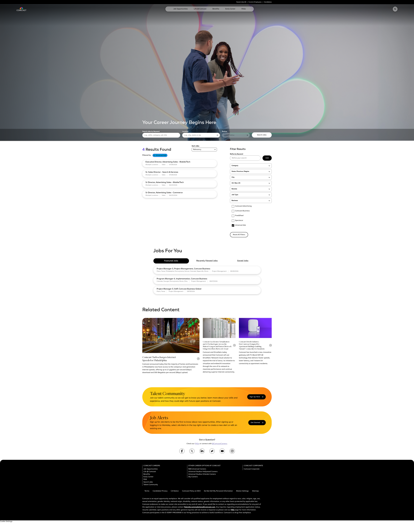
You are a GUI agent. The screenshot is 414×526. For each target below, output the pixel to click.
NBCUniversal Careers (197, 469)
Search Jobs (262, 135)
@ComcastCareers (219, 444)
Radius (224, 131)
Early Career (230, 9)
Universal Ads (160, 155)
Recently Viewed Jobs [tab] (207, 261)
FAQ (145, 479)
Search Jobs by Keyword (151, 131)
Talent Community (150, 485)
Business (235, 200)
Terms (146, 491)
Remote (234, 189)
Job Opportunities (180, 9)
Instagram (232, 451)
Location (185, 131)
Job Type (235, 195)
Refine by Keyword (236, 154)
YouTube (222, 451)
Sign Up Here (255, 397)
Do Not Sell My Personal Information (218, 491)
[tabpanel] (207, 280)
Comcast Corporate (252, 469)
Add (267, 158)
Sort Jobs (195, 146)
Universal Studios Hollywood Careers (203, 472)
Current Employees (255, 2)
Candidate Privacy (160, 491)
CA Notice (175, 491)
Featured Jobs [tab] (171, 261)
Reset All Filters (239, 235)
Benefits (215, 9)
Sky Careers (193, 477)
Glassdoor (212, 451)
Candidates (268, 2)
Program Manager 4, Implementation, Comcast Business (182, 279)
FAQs (244, 9)
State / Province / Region (240, 171)
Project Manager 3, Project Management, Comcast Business (183, 269)
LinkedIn (202, 451)
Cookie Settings (6, 521)
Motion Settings (242, 491)
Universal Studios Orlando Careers (202, 474)
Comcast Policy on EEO (191, 491)
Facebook (181, 451)
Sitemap (255, 491)
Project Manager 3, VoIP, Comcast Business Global (179, 289)
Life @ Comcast (200, 9)
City (233, 177)
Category (235, 165)
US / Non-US (236, 183)
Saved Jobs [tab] (242, 261)
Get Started (255, 422)
